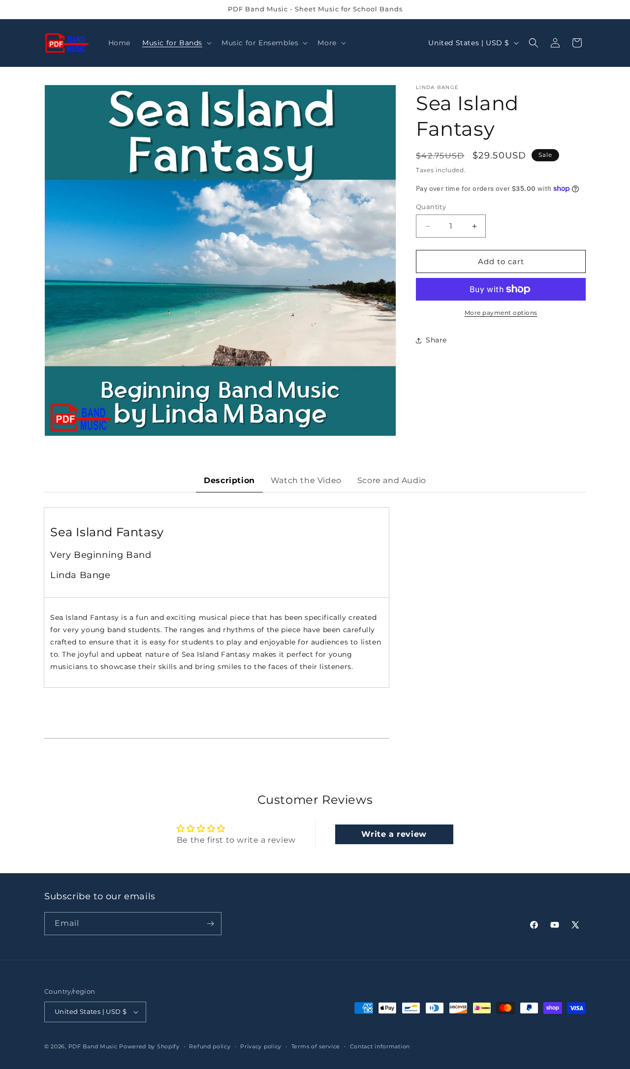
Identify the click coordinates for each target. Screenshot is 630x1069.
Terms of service (315, 1045)
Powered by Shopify (149, 1046)
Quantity (431, 207)
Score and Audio (391, 480)
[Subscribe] (210, 923)
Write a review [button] (393, 834)
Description (229, 480)
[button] (176, 42)
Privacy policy (261, 1045)
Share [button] (436, 340)
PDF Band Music (93, 1046)
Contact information (380, 1045)
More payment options (501, 312)
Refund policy (209, 1045)
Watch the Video (306, 480)
